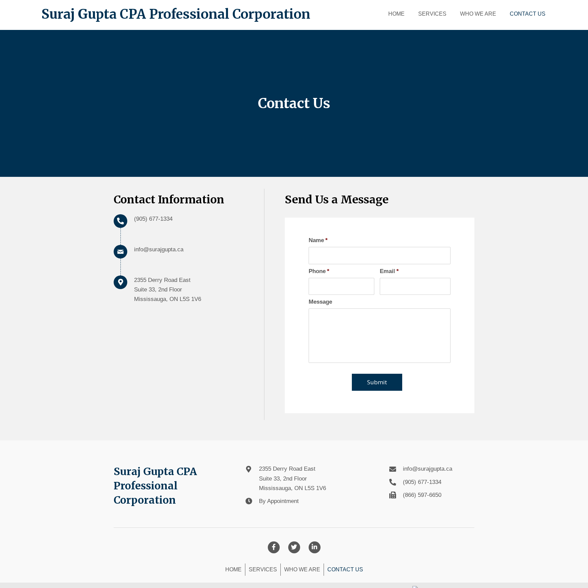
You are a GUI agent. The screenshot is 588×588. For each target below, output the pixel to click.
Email (389, 271)
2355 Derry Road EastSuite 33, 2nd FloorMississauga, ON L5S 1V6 (167, 289)
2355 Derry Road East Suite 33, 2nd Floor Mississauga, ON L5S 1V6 (292, 478)
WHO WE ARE (302, 569)
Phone (319, 271)
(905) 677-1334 (153, 219)
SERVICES (263, 569)
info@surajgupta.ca (158, 249)
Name (318, 240)
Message (320, 302)
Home (233, 569)
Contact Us (345, 569)
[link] (396, 13)
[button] (274, 547)
